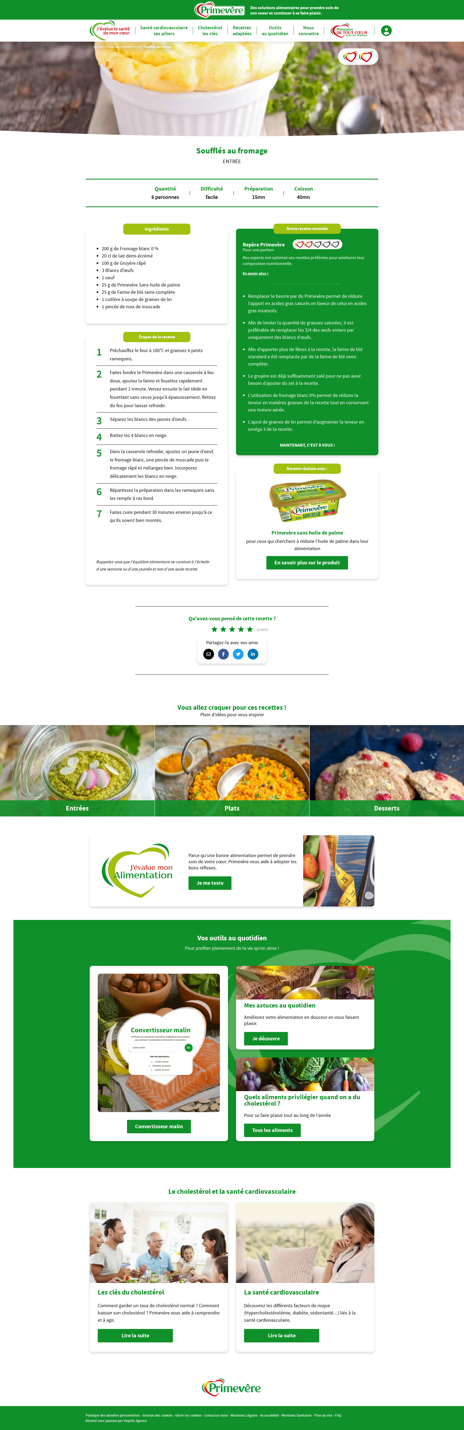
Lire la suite (135, 1335)
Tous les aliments (272, 1130)
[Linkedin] (254, 654)
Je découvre (266, 1038)
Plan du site (323, 1415)
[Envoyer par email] (210, 654)
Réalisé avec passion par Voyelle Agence (116, 1420)
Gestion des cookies (158, 1415)
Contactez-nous (216, 1415)
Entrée (137, 47)
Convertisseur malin (159, 1126)
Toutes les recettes (118, 47)
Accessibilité (269, 1415)
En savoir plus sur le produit (307, 562)
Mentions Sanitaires (297, 1415)
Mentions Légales (244, 1415)
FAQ (338, 1415)
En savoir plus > (256, 273)
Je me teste (210, 883)
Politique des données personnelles (113, 1415)
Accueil (98, 47)
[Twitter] (239, 654)
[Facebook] (224, 654)
